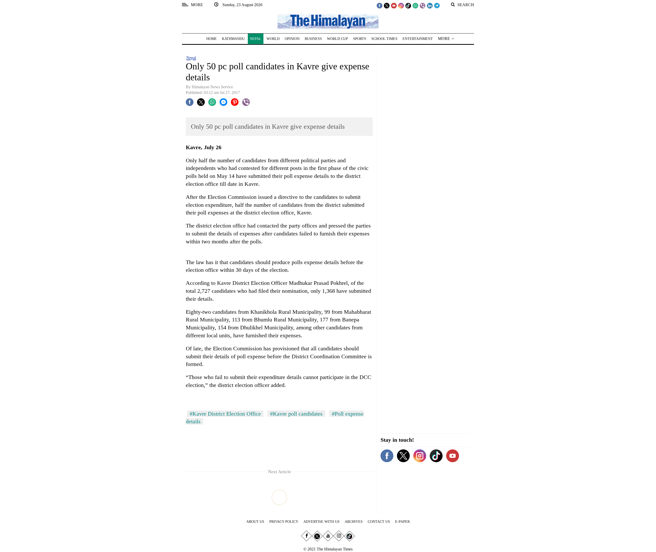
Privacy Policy (283, 522)
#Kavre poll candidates (296, 413)
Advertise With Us (321, 522)
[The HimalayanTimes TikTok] (408, 5)
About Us (255, 522)
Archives (354, 522)
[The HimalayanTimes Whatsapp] (415, 5)
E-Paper (402, 522)
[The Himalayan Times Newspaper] (328, 21)
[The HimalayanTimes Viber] (422, 5)
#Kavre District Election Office (225, 413)
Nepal (191, 58)
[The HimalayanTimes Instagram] (401, 5)
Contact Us (379, 522)
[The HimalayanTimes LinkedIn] (430, 5)
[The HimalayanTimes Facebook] (379, 5)
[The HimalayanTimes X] (386, 5)
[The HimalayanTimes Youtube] (394, 5)
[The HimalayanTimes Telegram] (437, 5)
